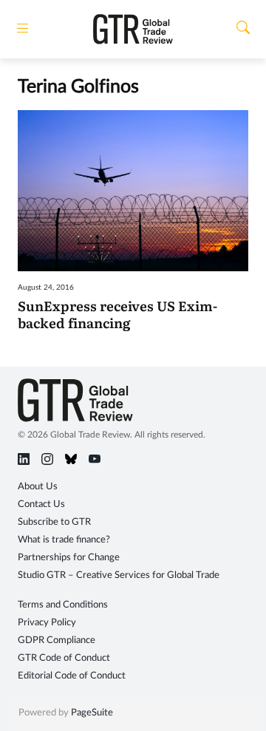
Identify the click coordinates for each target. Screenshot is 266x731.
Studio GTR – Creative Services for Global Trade (118, 575)
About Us (38, 487)
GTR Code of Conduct (64, 658)
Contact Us (41, 504)
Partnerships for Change (69, 557)
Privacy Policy (47, 623)
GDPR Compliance (56, 640)
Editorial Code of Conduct (72, 676)
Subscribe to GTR (54, 522)
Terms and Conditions (63, 605)
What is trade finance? (64, 540)
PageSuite (92, 713)
